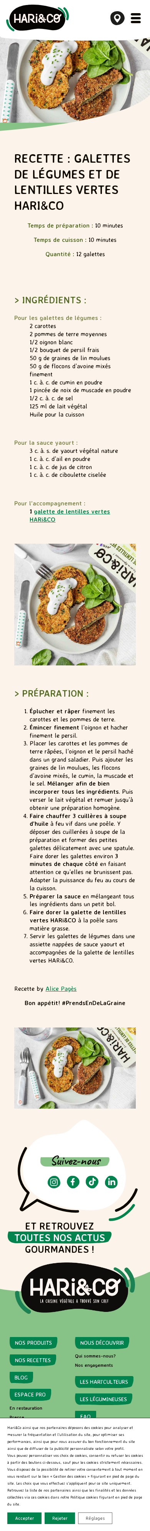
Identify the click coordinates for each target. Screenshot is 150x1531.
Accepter (24, 1518)
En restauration (26, 1408)
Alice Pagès (61, 988)
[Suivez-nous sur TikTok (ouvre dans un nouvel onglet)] (92, 1186)
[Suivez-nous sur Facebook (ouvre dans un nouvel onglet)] (73, 1186)
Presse (17, 1417)
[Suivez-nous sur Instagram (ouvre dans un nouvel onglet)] (54, 1186)
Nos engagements (94, 1365)
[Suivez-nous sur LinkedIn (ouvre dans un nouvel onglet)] (111, 1186)
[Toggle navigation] (136, 18)
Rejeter (59, 1518)
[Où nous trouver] (117, 18)
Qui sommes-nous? (95, 1356)
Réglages (95, 1518)
